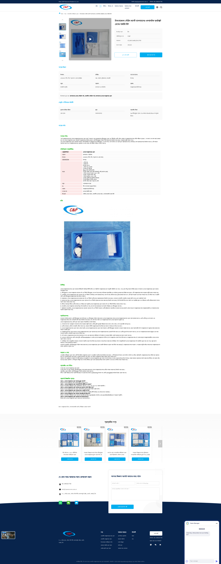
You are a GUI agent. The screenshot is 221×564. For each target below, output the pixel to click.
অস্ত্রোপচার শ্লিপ (65, 406)
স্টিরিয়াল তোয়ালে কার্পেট (85, 406)
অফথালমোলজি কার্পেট (74, 406)
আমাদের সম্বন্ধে (119, 6)
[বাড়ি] (66, 7)
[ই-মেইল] (79, 504)
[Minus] (217, 523)
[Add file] (187, 561)
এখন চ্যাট (147, 7)
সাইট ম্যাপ (120, 545)
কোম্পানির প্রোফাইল (122, 536)
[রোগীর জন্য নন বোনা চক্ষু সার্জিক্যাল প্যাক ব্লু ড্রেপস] (99, 437)
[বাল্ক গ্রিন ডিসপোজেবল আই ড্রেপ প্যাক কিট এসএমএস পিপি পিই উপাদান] (76, 437)
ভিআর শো (110, 6)
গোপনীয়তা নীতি (79, 561)
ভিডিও (104, 6)
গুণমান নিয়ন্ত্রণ (121, 542)
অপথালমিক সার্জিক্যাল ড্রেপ (72, 13)
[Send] (216, 561)
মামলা (133, 536)
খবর (132, 539)
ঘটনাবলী (137, 6)
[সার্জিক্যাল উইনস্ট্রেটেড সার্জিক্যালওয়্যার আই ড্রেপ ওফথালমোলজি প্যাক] (123, 437)
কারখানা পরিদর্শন (121, 539)
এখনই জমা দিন (122, 507)
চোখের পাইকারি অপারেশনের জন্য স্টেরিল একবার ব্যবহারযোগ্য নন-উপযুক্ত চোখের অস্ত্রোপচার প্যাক (156, 454)
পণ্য (100, 6)
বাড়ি (97, 6)
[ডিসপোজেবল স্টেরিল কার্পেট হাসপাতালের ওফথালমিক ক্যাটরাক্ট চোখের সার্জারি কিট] (90, 39)
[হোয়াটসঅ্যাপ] (63, 504)
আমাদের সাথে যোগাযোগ (128, 7)
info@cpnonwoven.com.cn (69, 489)
